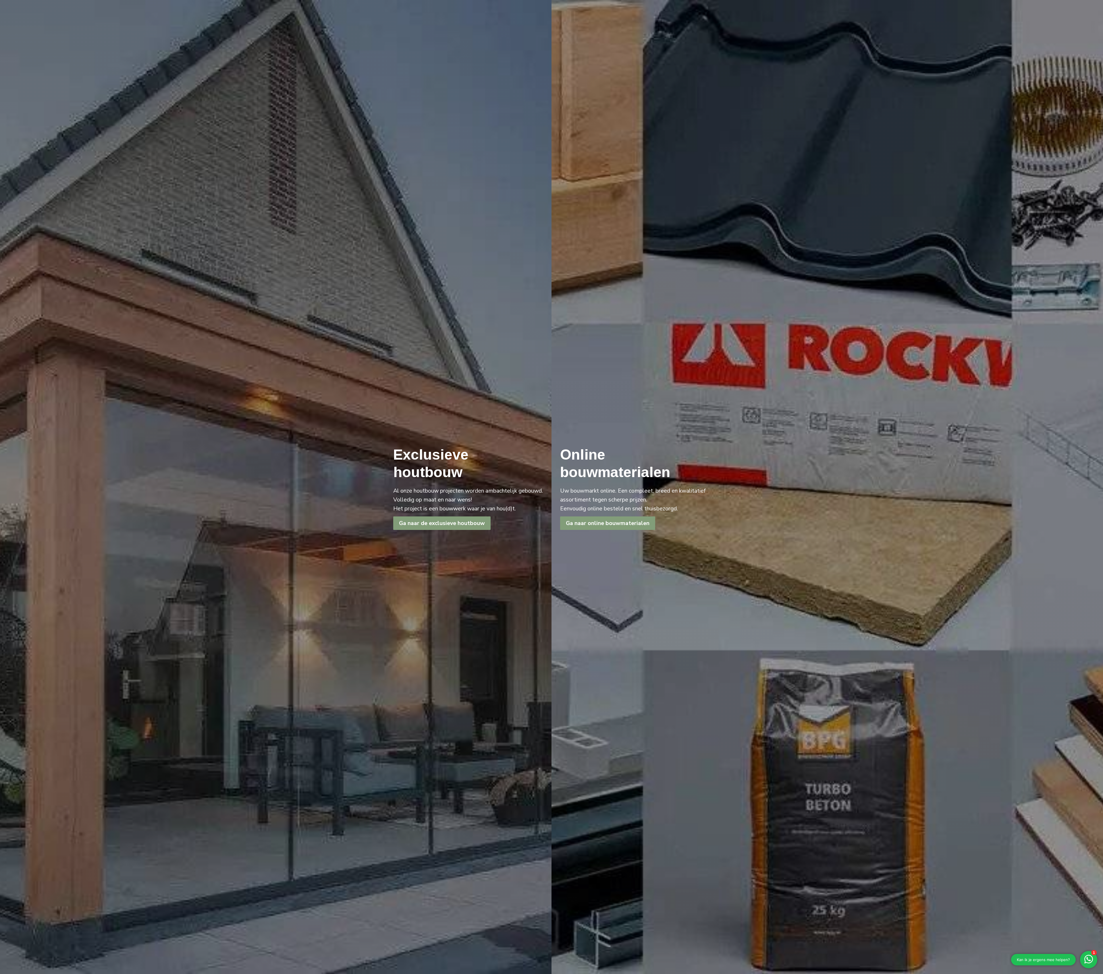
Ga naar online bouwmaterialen (607, 523)
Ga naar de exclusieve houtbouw (442, 523)
